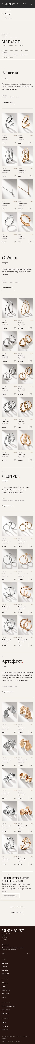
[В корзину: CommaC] (15, 242)
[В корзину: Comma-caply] (15, 209)
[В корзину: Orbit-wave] (15, 460)
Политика (5, 1029)
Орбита (4, 967)
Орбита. (6, 10)
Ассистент (6, 1010)
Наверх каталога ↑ (17, 912)
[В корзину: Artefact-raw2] (15, 765)
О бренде (5, 983)
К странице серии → (8, 102)
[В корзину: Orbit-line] (15, 328)
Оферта (4, 1022)
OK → (28, 953)
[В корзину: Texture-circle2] (15, 579)
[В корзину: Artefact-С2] (15, 864)
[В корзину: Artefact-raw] (15, 732)
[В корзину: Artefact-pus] (15, 798)
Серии (4, 986)
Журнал (4, 997)
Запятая (5, 963)
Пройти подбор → (10, 896)
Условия (5, 1026)
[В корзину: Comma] (15, 143)
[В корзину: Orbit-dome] (15, 427)
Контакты (5, 1013)
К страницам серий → (17, 907)
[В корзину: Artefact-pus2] (15, 831)
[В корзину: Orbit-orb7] (15, 394)
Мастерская (6, 990)
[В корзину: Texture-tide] (15, 612)
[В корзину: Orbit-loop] (15, 361)
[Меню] (31, 4)
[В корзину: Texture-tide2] (15, 645)
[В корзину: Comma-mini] (15, 176)
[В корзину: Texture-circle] (15, 546)
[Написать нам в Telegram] (17, 4)
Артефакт (5, 974)
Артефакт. (7, 18)
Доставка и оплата (8, 1006)
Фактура (5, 970)
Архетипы (5, 993)
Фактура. (6, 14)
